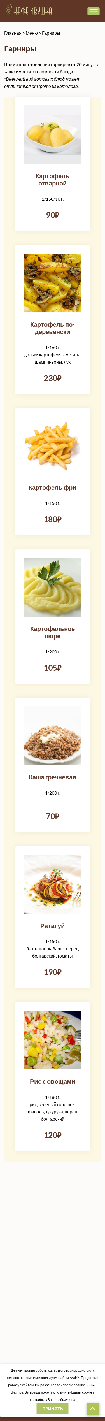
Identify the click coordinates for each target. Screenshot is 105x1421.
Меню (32, 33)
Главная (13, 33)
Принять (52, 1408)
